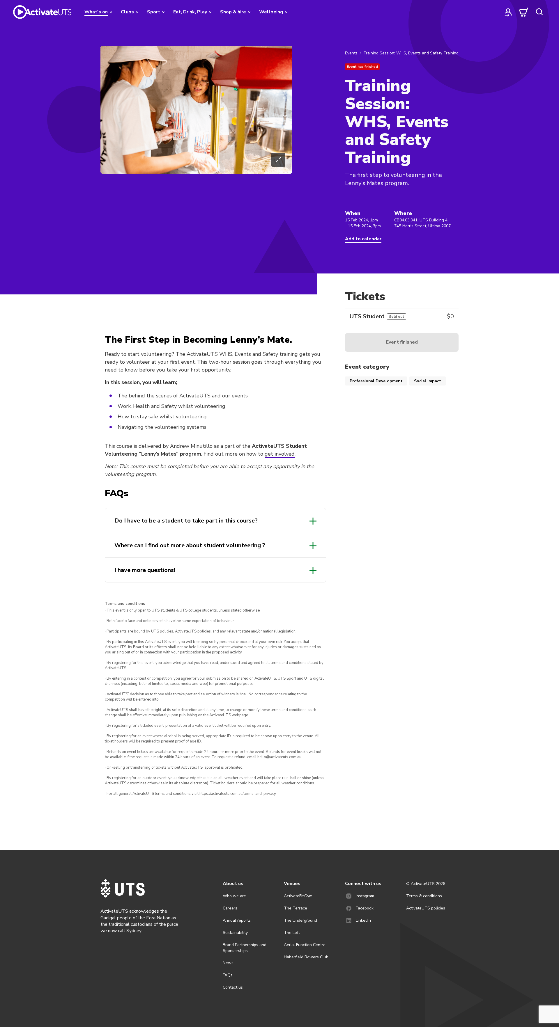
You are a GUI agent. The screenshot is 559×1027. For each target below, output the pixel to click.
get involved (280, 453)
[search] (539, 12)
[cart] (523, 12)
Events (351, 53)
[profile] (508, 12)
